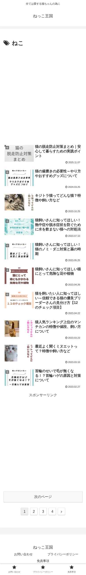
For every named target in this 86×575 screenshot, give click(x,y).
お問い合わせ (23, 554)
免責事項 (43, 561)
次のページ (43, 497)
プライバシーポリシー (62, 554)
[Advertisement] (43, 94)
